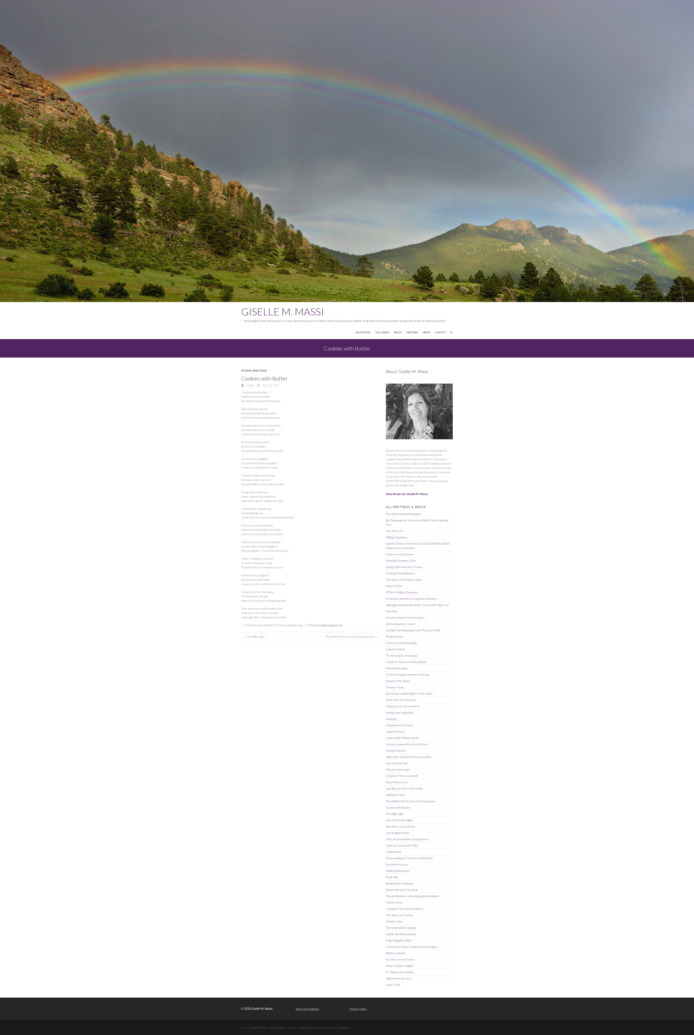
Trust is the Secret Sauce (401, 700)
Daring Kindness (396, 750)
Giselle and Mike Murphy (401, 934)
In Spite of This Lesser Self (402, 775)
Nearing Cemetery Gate (401, 560)
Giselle (250, 385)
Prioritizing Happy (397, 668)
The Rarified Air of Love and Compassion (351, 636)
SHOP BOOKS (363, 332)
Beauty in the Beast (398, 681)
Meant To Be (394, 586)
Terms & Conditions (307, 1008)
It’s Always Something (399, 972)
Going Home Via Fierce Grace (404, 567)
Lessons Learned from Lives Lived (407, 744)
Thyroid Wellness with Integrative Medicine (412, 896)
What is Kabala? (395, 953)
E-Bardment (393, 851)
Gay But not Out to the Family (404, 788)
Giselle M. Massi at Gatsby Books (406, 662)
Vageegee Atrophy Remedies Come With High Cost (417, 605)
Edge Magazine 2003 (399, 940)
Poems (246, 370)
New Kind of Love (397, 782)
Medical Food (394, 636)
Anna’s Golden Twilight (399, 965)
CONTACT (440, 332)
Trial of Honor (394, 902)
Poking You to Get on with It (403, 706)
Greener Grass (395, 687)
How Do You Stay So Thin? (402, 845)
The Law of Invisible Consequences (407, 839)
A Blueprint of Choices (399, 725)
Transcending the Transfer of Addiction (409, 858)
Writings (259, 370)
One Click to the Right (399, 820)
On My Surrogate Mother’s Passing (407, 674)
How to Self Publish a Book (402, 737)
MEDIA (426, 332)
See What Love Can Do (400, 826)
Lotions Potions (395, 649)
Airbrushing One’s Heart (400, 624)
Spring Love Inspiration (400, 712)
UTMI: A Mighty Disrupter (402, 592)
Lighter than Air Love (398, 978)
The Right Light (254, 636)
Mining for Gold (395, 794)
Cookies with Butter (398, 807)
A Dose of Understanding (401, 643)
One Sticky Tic (395, 531)
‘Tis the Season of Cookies (402, 655)
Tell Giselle (382, 332)
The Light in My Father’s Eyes (404, 579)
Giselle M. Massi (282, 311)
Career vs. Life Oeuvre (400, 554)
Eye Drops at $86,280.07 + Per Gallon (409, 693)
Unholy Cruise (394, 921)
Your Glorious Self (397, 763)
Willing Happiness (396, 537)
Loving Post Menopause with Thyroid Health (413, 630)
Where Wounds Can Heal (401, 889)
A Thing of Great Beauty (400, 573)
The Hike (391, 611)
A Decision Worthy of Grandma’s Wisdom (411, 598)
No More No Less (397, 864)
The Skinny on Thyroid (399, 915)
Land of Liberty (395, 731)
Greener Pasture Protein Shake (405, 617)
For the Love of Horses (400, 959)
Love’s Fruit (393, 984)
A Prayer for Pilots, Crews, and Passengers (412, 946)
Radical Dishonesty (397, 870)
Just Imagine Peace (398, 832)
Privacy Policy (358, 1008)
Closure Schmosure (398, 769)
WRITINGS (412, 332)
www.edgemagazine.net (328, 625)
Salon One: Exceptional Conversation (408, 756)
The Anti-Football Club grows (403, 514)
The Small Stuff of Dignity (401, 927)
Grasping (391, 719)
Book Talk (392, 877)
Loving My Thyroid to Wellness (404, 908)
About (398, 332)
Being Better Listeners (400, 883)
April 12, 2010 (270, 385)
